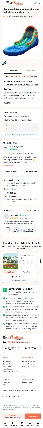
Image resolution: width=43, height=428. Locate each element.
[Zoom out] (6, 128)
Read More (8, 103)
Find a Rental (7, 361)
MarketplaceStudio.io (9, 409)
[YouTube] (18, 396)
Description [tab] (12, 71)
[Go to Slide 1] (4, 62)
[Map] (21, 127)
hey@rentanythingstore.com (26, 390)
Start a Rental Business (10, 371)
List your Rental (8, 364)
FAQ (4, 384)
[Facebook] (4, 396)
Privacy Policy (27, 382)
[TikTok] (10, 396)
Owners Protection (28, 364)
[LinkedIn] (6, 396)
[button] (21, 39)
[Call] (39, 3)
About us (6, 379)
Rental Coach (7, 369)
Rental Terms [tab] (30, 71)
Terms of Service (28, 379)
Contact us (6, 382)
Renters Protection (28, 361)
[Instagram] (14, 396)
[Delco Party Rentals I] (5, 148)
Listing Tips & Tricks (29, 366)
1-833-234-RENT (9, 390)
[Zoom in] (6, 125)
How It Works (7, 366)
